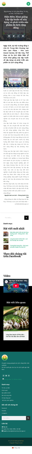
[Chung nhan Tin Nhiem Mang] (12, 379)
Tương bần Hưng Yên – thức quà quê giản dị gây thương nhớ (19, 246)
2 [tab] (15, 342)
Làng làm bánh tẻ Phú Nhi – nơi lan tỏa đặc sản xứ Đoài (19, 239)
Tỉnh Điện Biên (18, 13)
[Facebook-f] (3, 376)
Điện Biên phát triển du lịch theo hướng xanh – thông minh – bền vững (19, 233)
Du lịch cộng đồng (17, 11)
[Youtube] (6, 376)
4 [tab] (18, 342)
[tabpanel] (16, 323)
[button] (9, 36)
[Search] (26, 218)
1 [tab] (13, 342)
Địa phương (7, 11)
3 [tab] (17, 342)
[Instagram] (9, 376)
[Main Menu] (28, 4)
